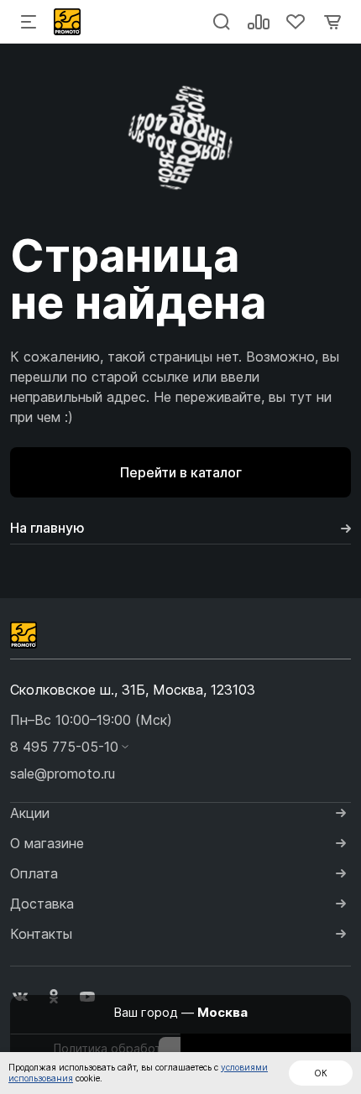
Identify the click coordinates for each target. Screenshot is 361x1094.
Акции (30, 813)
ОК (320, 1073)
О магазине (47, 843)
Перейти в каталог (181, 472)
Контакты (41, 933)
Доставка (42, 903)
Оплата (34, 873)
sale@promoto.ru (62, 773)
